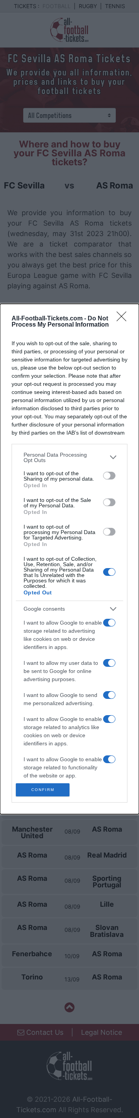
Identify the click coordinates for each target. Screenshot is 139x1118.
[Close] (124, 319)
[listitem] (69, 457)
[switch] (109, 475)
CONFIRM (42, 790)
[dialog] (69, 559)
